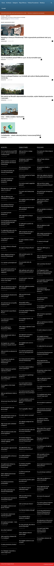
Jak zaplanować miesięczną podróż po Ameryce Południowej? (8, 465)
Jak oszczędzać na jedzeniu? (44, 402)
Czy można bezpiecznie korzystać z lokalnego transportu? (7, 180)
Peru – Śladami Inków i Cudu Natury (7, 114)
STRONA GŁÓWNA (14, 18)
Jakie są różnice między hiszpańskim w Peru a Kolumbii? (43, 201)
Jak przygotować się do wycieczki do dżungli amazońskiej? (43, 488)
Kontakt (4, 8)
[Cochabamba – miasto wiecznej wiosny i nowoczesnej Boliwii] (21, 128)
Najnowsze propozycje (48, 564)
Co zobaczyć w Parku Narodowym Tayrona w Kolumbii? (43, 420)
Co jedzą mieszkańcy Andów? (8, 544)
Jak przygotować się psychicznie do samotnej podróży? (43, 362)
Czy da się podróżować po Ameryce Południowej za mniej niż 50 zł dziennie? (44, 512)
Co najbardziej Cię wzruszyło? (45, 346)
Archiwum (8, 2)
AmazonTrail (3, 79)
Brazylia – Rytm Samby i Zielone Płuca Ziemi (9, 94)
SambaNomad (4, 137)
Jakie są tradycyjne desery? (26, 503)
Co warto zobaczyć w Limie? (44, 330)
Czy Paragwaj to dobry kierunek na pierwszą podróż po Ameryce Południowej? (44, 272)
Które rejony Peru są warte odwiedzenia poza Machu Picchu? (44, 430)
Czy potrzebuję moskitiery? (44, 472)
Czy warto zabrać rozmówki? (26, 415)
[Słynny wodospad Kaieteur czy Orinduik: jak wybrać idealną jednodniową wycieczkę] (27, 68)
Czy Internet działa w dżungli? (27, 510)
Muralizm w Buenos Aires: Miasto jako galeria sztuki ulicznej (13, 13)
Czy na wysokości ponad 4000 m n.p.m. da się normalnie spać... (21, 57)
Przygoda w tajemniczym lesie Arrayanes (35, 13)
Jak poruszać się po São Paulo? (9, 401)
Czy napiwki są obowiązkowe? (9, 262)
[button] (51, 3)
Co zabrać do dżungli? (43, 241)
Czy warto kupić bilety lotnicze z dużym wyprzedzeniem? (43, 530)
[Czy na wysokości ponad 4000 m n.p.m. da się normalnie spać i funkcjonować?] (21, 50)
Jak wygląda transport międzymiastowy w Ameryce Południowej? (44, 338)
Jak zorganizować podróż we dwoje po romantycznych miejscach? (8, 270)
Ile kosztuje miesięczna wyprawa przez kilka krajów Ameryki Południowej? (26, 439)
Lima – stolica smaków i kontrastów (12, 117)
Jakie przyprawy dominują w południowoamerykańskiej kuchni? (44, 410)
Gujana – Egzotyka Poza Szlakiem (7, 73)
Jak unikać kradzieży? (6, 530)
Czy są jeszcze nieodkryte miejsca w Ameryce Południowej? (7, 361)
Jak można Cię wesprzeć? (43, 496)
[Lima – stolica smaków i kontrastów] (12, 109)
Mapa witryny (23, 2)
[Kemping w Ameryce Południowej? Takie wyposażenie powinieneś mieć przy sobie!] (27, 30)
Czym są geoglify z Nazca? (26, 408)
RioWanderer (3, 59)
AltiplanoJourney (4, 118)
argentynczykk (4, 41)
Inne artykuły (3, 35)
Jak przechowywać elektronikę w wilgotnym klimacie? (43, 289)
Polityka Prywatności (33, 2)
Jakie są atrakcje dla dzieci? (44, 263)
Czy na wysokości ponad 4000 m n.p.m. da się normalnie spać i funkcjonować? (9, 153)
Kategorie (15, 2)
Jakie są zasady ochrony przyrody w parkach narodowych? (43, 456)
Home (3, 2)
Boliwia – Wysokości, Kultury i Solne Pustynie (9, 132)
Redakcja (42, 2)
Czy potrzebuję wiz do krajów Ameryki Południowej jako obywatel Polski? (9, 222)
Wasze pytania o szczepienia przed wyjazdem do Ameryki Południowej (8, 162)
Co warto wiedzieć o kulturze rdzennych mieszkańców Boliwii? (26, 401)
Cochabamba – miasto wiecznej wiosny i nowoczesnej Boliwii (21, 135)
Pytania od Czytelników (5, 55)
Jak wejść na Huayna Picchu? (26, 247)
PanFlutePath (3, 100)
